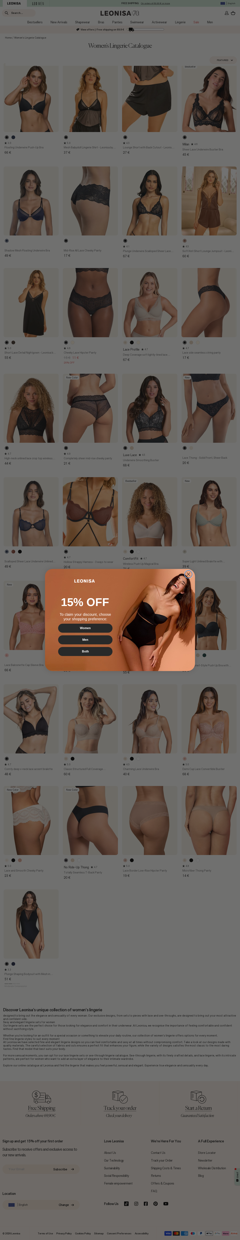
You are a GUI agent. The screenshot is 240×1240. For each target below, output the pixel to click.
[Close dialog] (188, 574)
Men (85, 639)
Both (85, 651)
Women (85, 628)
